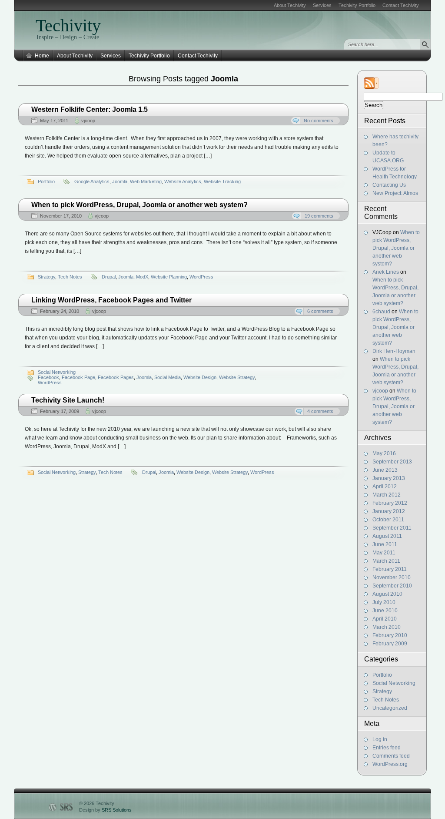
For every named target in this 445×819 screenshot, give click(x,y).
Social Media (167, 377)
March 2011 (386, 561)
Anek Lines (385, 272)
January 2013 (388, 478)
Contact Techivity (400, 5)
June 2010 (385, 611)
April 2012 (384, 486)
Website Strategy (237, 377)
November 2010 (391, 577)
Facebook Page (78, 377)
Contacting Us (389, 185)
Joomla (119, 181)
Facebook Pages (116, 377)
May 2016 (384, 453)
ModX (142, 276)
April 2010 (384, 619)
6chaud (381, 312)
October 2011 (388, 520)
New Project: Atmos (395, 193)
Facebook (48, 377)
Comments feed (391, 756)
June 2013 (385, 470)
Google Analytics (92, 181)
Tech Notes (385, 700)
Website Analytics (182, 181)
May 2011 (383, 553)
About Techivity (290, 5)
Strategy (382, 691)
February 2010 (389, 635)
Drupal (109, 276)
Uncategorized (389, 708)
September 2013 (392, 462)
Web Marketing (146, 181)
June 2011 (384, 544)
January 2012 (388, 511)
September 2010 (392, 586)
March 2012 (386, 495)
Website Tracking (222, 181)
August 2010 (387, 594)
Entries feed (386, 748)
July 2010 (383, 602)
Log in (379, 739)
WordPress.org (390, 764)
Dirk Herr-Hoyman (393, 351)
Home (42, 56)
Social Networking (393, 683)
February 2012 (389, 503)
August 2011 (387, 536)
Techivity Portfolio (357, 5)
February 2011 (389, 569)
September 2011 (392, 528)
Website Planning (169, 276)
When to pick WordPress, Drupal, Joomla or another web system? (396, 248)
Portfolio (382, 675)
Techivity (68, 25)
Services (322, 5)
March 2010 (386, 627)
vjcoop (380, 391)
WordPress (201, 276)
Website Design (199, 377)
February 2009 (389, 644)
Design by (105, 809)
